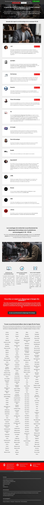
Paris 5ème (27, 423)
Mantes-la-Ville (17, 448)
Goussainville (17, 364)
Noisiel (27, 374)
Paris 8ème (27, 429)
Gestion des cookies (6, 484)
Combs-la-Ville (7, 423)
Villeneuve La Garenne (37, 430)
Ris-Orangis (37, 336)
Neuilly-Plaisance (27, 366)
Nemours (27, 364)
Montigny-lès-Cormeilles (27, 352)
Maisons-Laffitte (17, 442)
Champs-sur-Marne (7, 392)
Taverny (37, 404)
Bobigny (7, 356)
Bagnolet (7, 352)
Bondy (7, 362)
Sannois (37, 379)
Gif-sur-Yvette (17, 360)
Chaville (7, 402)
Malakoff (17, 444)
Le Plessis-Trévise (17, 408)
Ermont (17, 334)
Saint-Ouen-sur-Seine (37, 377)
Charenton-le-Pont (7, 394)
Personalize (23, 2)
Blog (3, 485)
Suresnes (37, 402)
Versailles (37, 421)
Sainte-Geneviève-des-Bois (37, 353)
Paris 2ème (27, 417)
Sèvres (37, 393)
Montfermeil (27, 343)
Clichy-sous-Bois (7, 419)
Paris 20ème (27, 415)
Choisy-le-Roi (7, 413)
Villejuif (37, 425)
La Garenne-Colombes (17, 386)
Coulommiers (7, 434)
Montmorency (27, 354)
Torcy (37, 408)
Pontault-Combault (27, 440)
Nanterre (26, 362)
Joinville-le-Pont (17, 378)
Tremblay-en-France (37, 413)
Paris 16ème (27, 405)
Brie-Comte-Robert (7, 374)
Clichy (7, 417)
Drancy (7, 444)
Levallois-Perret (17, 428)
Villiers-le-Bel (37, 444)
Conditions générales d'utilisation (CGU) (9, 481)
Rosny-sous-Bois (37, 342)
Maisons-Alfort (17, 440)
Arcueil (7, 338)
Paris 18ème (27, 409)
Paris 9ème (27, 431)
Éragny (17, 332)
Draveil (7, 446)
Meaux (17, 454)
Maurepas (17, 452)
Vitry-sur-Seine (36, 452)
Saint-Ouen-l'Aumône (37, 373)
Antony (7, 336)
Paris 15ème (27, 403)
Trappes (36, 410)
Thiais (37, 406)
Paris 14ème (27, 401)
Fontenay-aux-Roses (17, 343)
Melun (27, 332)
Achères (7, 332)
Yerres (37, 454)
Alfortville (7, 334)
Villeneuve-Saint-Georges (37, 436)
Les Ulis (17, 426)
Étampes (17, 336)
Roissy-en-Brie (36, 338)
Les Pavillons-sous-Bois (17, 424)
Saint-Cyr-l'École (37, 348)
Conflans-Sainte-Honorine (7, 426)
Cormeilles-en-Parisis (7, 432)
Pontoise (27, 442)
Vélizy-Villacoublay (37, 419)
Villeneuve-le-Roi (37, 433)
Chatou (7, 400)
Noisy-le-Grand (27, 376)
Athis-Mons (7, 344)
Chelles (7, 404)
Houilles (17, 370)
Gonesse (17, 362)
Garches (17, 354)
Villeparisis (37, 438)
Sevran (37, 391)
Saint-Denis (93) (37, 350)
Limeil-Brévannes (17, 432)
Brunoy (7, 376)
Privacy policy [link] (29, 2)
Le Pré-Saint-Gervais (17, 411)
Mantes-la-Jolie (17, 446)
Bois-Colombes (7, 358)
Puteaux (36, 332)
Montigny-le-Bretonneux (27, 348)
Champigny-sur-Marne (7, 389)
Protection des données (6, 482)
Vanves (37, 417)
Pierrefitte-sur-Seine (27, 434)
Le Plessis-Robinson (17, 406)
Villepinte (36, 440)
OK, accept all (36, 1)
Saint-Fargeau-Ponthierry (36, 356)
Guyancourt (17, 366)
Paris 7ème (27, 427)
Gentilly (17, 358)
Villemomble (37, 427)
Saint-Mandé (37, 364)
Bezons (7, 354)
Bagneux (7, 350)
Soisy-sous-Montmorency (36, 396)
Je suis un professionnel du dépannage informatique (22, 313)
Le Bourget (17, 392)
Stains (37, 398)
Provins (27, 444)
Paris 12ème (27, 397)
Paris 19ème (27, 411)
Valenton (36, 415)
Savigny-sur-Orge (37, 387)
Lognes (17, 436)
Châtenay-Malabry (7, 396)
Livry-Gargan (17, 434)
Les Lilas (17, 419)
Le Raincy (17, 413)
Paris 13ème (27, 399)
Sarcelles (37, 381)
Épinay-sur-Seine (7, 452)
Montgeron (27, 345)
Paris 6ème (27, 425)
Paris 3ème (27, 419)
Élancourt (7, 450)
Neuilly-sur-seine (27, 370)
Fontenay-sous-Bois (17, 346)
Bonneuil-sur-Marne (7, 365)
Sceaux (37, 389)
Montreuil (27, 356)
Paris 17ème (27, 407)
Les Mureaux (17, 421)
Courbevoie (7, 436)
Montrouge (27, 358)
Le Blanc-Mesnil (17, 390)
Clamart (7, 415)
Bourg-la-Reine (7, 370)
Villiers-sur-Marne (37, 446)
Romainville (37, 340)
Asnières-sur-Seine (7, 342)
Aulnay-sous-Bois (7, 348)
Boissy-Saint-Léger (7, 360)
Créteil (7, 438)
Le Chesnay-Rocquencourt (17, 395)
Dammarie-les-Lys (7, 440)
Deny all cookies (16, 2)
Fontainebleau (17, 340)
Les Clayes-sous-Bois (17, 416)
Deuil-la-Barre (7, 442)
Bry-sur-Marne (7, 378)
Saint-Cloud (37, 346)
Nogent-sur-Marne (27, 372)
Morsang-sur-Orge (27, 360)
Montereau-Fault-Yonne (27, 341)
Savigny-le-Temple (37, 385)
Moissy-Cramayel (27, 338)
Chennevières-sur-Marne (7, 407)
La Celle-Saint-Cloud (17, 383)
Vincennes (37, 448)
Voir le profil (37, 46)
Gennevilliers (17, 356)
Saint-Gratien (37, 362)
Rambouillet (37, 334)
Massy (17, 450)
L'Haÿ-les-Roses (17, 430)
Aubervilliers (7, 346)
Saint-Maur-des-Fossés (37, 367)
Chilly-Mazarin (7, 411)
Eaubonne (7, 448)
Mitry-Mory (27, 336)
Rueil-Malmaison (37, 344)
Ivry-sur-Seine (17, 376)
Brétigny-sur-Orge (7, 372)
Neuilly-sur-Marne (27, 368)
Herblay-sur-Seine (17, 368)
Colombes (7, 421)
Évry (17, 338)
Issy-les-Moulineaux (17, 373)
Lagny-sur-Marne (17, 388)
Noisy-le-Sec (27, 378)
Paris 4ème (27, 421)
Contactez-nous (5, 486)
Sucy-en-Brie (37, 400)
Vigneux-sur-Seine (37, 423)
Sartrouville (37, 383)
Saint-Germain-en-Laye (37, 359)
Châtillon (7, 398)
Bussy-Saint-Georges (7, 381)
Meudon (27, 334)
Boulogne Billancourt (7, 368)
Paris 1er (26, 413)
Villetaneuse (37, 442)
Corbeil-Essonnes (7, 429)
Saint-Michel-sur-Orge (37, 370)
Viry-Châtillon (37, 450)
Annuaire (4, 480)
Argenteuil (7, 340)
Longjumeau (17, 438)
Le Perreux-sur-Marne (17, 403)
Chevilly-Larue (7, 409)
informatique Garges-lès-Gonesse (8, 495)
